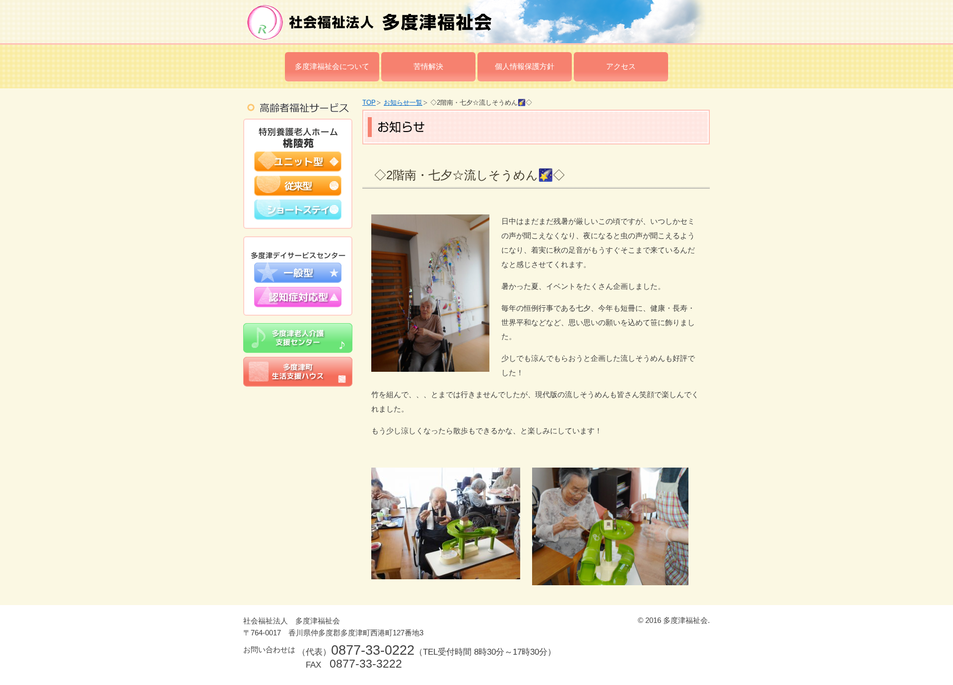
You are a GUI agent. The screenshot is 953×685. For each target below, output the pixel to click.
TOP (369, 102)
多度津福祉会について (332, 66)
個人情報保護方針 (524, 66)
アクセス (621, 66)
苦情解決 (428, 66)
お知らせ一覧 (403, 102)
